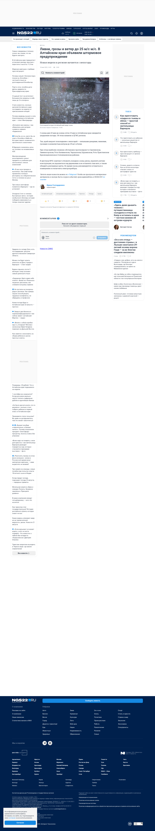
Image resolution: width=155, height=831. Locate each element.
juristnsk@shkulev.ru (60, 809)
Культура (73, 717)
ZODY (96, 28)
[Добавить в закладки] (101, 73)
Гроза (99, 194)
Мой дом (73, 724)
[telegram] (44, 743)
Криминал (74, 714)
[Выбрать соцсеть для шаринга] (107, 73)
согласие (12, 818)
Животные (46, 731)
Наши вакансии (18, 717)
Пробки (78, 33)
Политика (98, 717)
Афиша (69, 28)
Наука (72, 727)
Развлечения (99, 727)
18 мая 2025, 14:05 (45, 67)
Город (44, 721)
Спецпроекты (123, 727)
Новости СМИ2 (46, 249)
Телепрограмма (58, 28)
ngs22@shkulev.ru (36, 807)
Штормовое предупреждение (65, 194)
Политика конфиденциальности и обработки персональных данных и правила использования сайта (109, 806)
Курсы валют (88, 28)
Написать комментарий (54, 73)
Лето (72, 721)
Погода (40, 28)
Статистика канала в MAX (22, 721)
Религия (97, 731)
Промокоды (104, 28)
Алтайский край (47, 194)
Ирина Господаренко (56, 185)
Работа (96, 724)
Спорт (120, 710)
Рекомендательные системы (87, 803)
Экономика (122, 724)
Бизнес (45, 714)
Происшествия (99, 721)
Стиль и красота (124, 714)
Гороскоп (77, 28)
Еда (43, 727)
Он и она (97, 710)
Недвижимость (18, 28)
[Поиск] (131, 33)
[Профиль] (141, 33)
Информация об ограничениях (88, 797)
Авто (44, 710)
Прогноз (82, 194)
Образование (75, 734)
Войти (47, 238)
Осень (96, 714)
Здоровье (46, 734)
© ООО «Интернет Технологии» (46, 824)
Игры (113, 28)
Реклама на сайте (18, 710)
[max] (50, 743)
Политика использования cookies (89, 800)
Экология (121, 721)
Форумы (47, 28)
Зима (72, 710)
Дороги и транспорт (49, 724)
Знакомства (30, 28)
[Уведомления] (136, 33)
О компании (16, 714)
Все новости (24, 47)
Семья (96, 734)
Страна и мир (123, 717)
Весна (44, 717)
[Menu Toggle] (13, 33)
